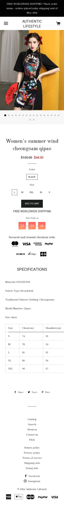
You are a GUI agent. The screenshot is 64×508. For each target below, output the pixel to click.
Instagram (33, 481)
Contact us (32, 434)
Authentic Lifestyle (32, 23)
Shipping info (32, 463)
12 (44, 115)
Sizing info (32, 468)
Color (32, 169)
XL (41, 192)
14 (51, 115)
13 (48, 115)
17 (30, 120)
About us (32, 429)
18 (34, 120)
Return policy (32, 447)
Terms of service (32, 457)
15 (55, 115)
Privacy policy (32, 452)
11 (41, 115)
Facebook (34, 476)
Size (32, 184)
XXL (32, 192)
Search (32, 424)
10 (37, 115)
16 (58, 115)
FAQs (32, 439)
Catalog (32, 419)
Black (32, 177)
